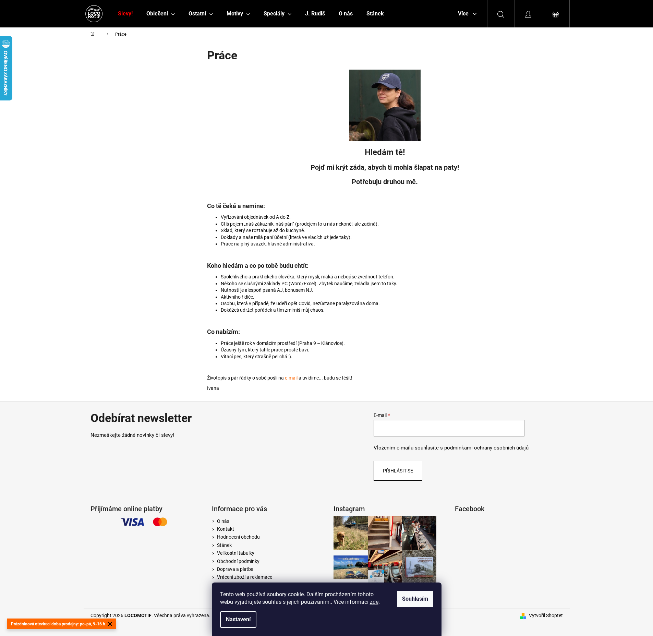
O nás (223, 521)
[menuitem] (125, 13)
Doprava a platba (235, 569)
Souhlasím (415, 599)
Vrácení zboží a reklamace (244, 577)
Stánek (224, 545)
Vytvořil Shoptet (546, 615)
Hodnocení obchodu (238, 537)
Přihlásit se (398, 470)
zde (374, 602)
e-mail (291, 378)
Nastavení (238, 619)
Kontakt (225, 529)
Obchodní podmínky (238, 561)
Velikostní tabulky (235, 553)
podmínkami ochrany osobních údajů (486, 448)
